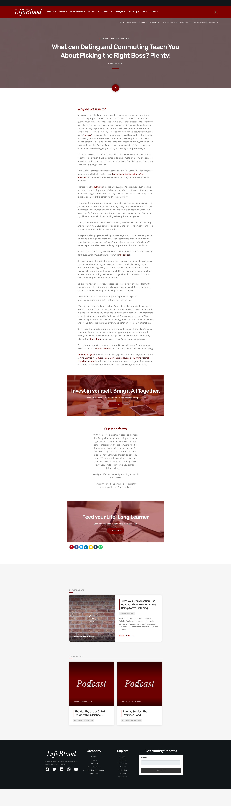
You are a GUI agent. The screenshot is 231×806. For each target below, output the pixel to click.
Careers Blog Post (153, 22)
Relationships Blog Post (84, 637)
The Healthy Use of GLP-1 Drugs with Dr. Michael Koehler (90, 715)
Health (62, 12)
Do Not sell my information (93, 770)
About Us (93, 757)
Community (122, 777)
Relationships (76, 12)
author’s (98, 187)
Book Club (123, 770)
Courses (146, 12)
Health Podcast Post (83, 701)
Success (106, 12)
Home (122, 22)
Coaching (132, 12)
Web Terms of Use (94, 767)
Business (92, 12)
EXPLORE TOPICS (115, 531)
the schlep (124, 255)
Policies (94, 760)
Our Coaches (123, 763)
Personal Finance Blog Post (136, 22)
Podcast (123, 773)
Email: (144, 758)
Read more (126, 636)
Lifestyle (119, 12)
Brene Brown (96, 339)
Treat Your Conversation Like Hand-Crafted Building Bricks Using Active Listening (138, 604)
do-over (87, 135)
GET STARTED (115, 405)
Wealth (50, 12)
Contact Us (94, 763)
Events (155, 12)
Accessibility (94, 773)
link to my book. (103, 348)
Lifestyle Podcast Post (132, 701)
